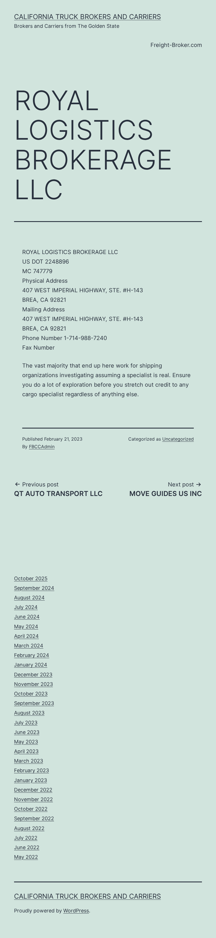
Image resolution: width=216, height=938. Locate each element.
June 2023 (26, 732)
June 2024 (27, 617)
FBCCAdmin (42, 446)
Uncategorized (178, 439)
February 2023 (31, 770)
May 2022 (26, 857)
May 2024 (26, 626)
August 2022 (29, 828)
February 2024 (31, 655)
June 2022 (26, 847)
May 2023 (26, 742)
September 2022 (34, 818)
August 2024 (29, 598)
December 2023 (33, 675)
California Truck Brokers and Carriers (87, 17)
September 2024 (34, 588)
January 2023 (30, 780)
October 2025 (31, 578)
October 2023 (31, 694)
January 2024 (30, 665)
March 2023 (28, 761)
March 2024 (28, 646)
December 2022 (33, 790)
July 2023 (25, 723)
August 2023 (29, 713)
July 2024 (26, 607)
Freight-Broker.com (176, 45)
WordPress (76, 911)
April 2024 (26, 636)
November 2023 (33, 684)
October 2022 (31, 809)
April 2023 (26, 751)
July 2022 (25, 838)
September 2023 (34, 703)
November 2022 (33, 799)
